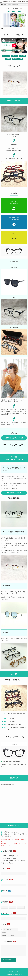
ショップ (16, 971)
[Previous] (4, 83)
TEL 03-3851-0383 (14, 498)
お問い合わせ (11, 971)
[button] (25, 15)
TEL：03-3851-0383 (14, 445)
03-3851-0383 (15, 11)
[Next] (23, 83)
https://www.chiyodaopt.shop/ (12, 761)
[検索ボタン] (27, 1)
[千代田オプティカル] (14, 1)
